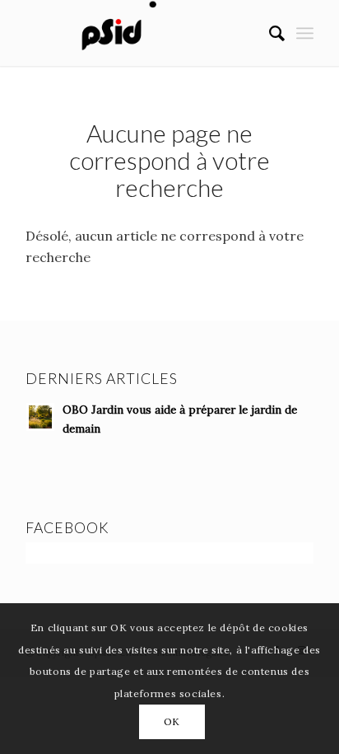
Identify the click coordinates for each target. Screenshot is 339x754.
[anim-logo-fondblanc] (141, 33)
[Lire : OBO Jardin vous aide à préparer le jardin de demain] (40, 417)
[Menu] (304, 33)
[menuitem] (269, 33)
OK (172, 721)
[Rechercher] (269, 33)
